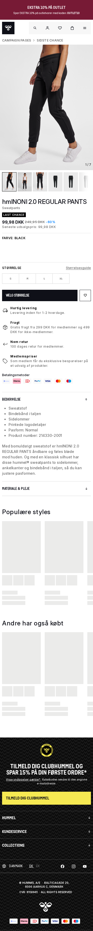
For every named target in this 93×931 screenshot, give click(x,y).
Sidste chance (50, 40)
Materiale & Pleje (16, 489)
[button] (47, 28)
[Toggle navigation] (35, 28)
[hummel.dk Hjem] (8, 28)
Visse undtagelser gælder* (23, 779)
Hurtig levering (23, 308)
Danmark (16, 866)
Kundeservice (14, 831)
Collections (13, 845)
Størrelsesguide (78, 268)
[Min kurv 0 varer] (72, 28)
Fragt (15, 323)
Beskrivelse (11, 399)
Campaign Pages (16, 40)
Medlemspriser (23, 356)
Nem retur (19, 342)
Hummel (9, 818)
